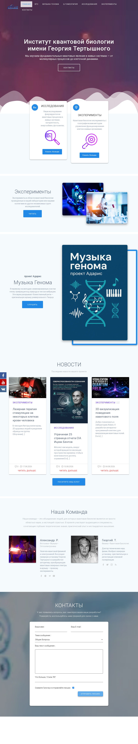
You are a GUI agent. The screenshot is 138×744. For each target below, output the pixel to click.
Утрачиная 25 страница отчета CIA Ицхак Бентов (67, 438)
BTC (36, 4)
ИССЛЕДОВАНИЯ (89, 4)
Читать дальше (27, 471)
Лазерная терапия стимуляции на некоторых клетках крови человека (25, 414)
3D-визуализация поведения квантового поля (107, 412)
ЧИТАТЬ (32, 214)
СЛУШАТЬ (32, 304)
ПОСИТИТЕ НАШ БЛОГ (69, 482)
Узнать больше (52, 152)
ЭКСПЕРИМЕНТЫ (109, 4)
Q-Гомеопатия (70, 4)
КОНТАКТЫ (69, 68)
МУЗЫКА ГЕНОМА (50, 4)
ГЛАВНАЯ (26, 4)
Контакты (27, 10)
